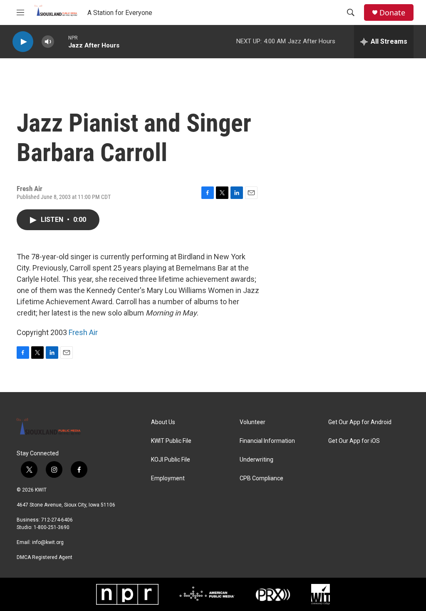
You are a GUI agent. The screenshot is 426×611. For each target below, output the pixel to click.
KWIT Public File (171, 441)
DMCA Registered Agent (44, 557)
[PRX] (272, 594)
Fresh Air (83, 332)
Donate (392, 12)
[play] (23, 42)
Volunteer (252, 422)
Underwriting (256, 460)
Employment (168, 478)
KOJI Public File (170, 460)
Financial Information (267, 441)
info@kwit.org (48, 542)
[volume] (48, 41)
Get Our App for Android (359, 422)
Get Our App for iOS (354, 441)
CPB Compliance (261, 478)
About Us (163, 422)
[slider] (61, 41)
